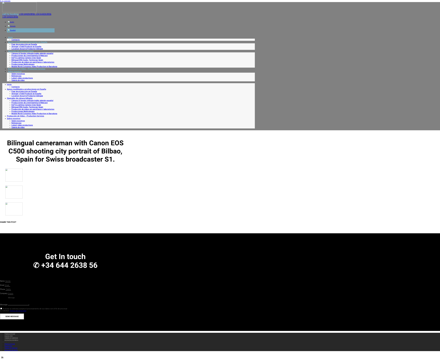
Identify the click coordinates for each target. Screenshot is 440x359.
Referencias (16, 76)
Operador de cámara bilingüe (21, 51)
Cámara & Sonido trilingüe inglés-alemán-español (32, 53)
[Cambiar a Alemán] (11, 26)
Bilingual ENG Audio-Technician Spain (27, 60)
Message (4, 305)
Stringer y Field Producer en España (26, 46)
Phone (3, 289)
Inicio (10, 37)
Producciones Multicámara (22, 64)
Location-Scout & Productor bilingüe (27, 49)
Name (2, 281)
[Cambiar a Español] (12, 30)
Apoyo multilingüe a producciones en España (27, 42)
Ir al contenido (5, 1)
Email (2, 285)
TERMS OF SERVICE (11, 338)
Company (4, 293)
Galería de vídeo (18, 80)
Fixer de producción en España (24, 44)
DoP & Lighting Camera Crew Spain (26, 58)
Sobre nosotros (15, 71)
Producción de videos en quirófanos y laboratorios (32, 62)
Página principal (10, 334)
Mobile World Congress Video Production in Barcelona (34, 66)
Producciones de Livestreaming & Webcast (29, 56)
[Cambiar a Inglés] (11, 22)
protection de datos (11, 340)
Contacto (15, 40)
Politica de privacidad (18, 311)
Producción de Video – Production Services (26, 69)
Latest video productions (22, 78)
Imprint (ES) (9, 336)
